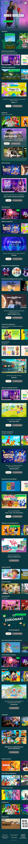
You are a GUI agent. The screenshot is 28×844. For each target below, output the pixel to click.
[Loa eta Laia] (14, 15)
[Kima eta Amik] (14, 410)
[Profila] (25, 3)
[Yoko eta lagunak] (11, 440)
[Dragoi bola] (11, 676)
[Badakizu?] (11, 824)
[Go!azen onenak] (11, 334)
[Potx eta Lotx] (16, 272)
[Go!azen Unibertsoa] (14, 545)
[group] (14, 41)
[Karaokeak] (14, 244)
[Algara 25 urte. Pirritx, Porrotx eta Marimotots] (11, 121)
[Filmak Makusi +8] (14, 737)
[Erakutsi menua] (2, 3)
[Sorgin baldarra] (11, 722)
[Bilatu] (22, 3)
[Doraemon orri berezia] (14, 691)
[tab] (5, 28)
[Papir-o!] (14, 89)
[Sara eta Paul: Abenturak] (11, 286)
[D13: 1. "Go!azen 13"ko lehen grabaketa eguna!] (13, 152)
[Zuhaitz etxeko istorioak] (11, 588)
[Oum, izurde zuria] (11, 780)
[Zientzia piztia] (11, 170)
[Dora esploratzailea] (11, 574)
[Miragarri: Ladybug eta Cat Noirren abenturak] (6, 272)
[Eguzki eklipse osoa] (14, 301)
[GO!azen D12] (11, 795)
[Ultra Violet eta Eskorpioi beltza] (11, 60)
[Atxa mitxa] (11, 605)
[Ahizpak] (11, 766)
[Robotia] (14, 366)
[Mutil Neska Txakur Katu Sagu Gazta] (11, 647)
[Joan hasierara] (7, 3)
